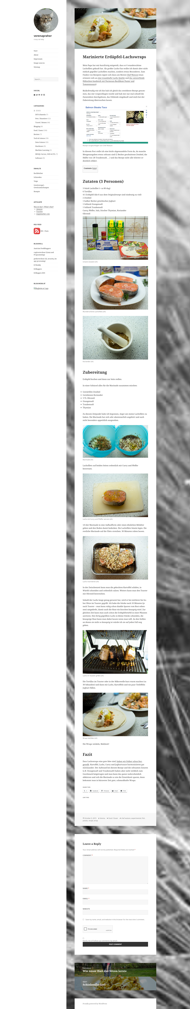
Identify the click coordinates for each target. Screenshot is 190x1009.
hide (94, 168)
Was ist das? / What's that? (44, 207)
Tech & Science (39, 138)
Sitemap (37, 67)
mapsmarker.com (43, 214)
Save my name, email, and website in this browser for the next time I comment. (115, 919)
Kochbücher (38, 173)
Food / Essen (38, 130)
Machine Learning (42, 150)
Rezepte (37, 191)
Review (36, 134)
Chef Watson (132, 75)
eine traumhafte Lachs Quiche (111, 78)
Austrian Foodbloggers (42, 248)
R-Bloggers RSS (39, 273)
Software (38, 158)
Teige (36, 181)
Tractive (39, 211)
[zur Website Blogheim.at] (41, 288)
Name (86, 888)
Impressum (38, 59)
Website (86, 909)
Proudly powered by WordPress (95, 1004)
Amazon (39, 209)
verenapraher (43, 36)
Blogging (37, 126)
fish (143, 818)
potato (85, 820)
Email (86, 898)
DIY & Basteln (40, 114)
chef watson (126, 818)
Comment (88, 855)
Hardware (39, 146)
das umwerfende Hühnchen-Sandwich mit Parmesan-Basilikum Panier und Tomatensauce (113, 81)
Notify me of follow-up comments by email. (100, 941)
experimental (136, 818)
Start (36, 51)
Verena (102, 818)
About (36, 55)
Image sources (39, 63)
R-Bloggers (38, 269)
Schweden (38, 177)
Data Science (40, 142)
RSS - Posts (44, 231)
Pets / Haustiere (41, 118)
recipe (91, 820)
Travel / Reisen (41, 122)
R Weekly (37, 265)
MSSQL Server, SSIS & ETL (45, 154)
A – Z (35, 111)
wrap (96, 820)
